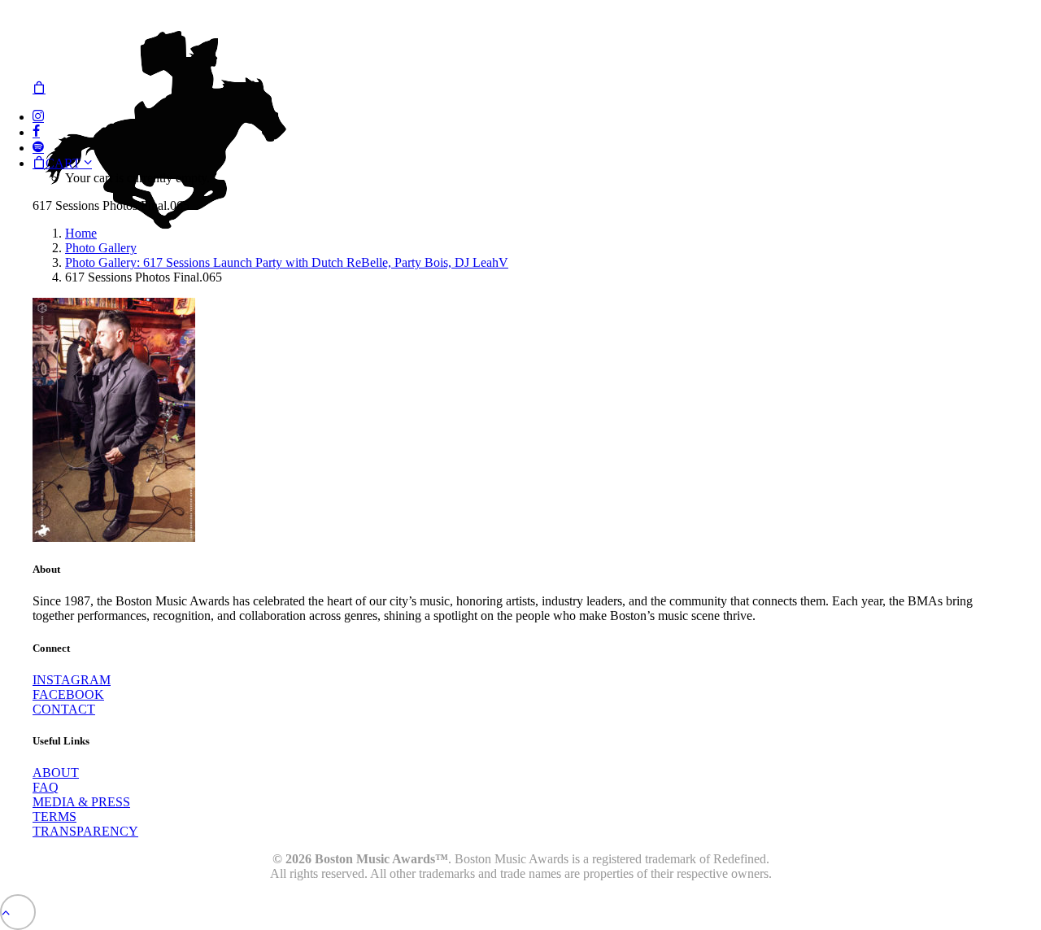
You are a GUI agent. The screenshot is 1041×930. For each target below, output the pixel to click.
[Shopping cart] (39, 88)
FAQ (46, 787)
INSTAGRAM (72, 680)
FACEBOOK (68, 694)
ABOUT (56, 772)
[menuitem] (537, 116)
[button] (38, 117)
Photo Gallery (101, 248)
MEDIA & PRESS (81, 802)
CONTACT (64, 709)
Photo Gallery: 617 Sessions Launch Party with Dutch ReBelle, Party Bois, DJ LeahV (286, 262)
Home (81, 233)
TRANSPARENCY (85, 831)
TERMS (54, 816)
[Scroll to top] (18, 911)
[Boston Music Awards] (520, 40)
